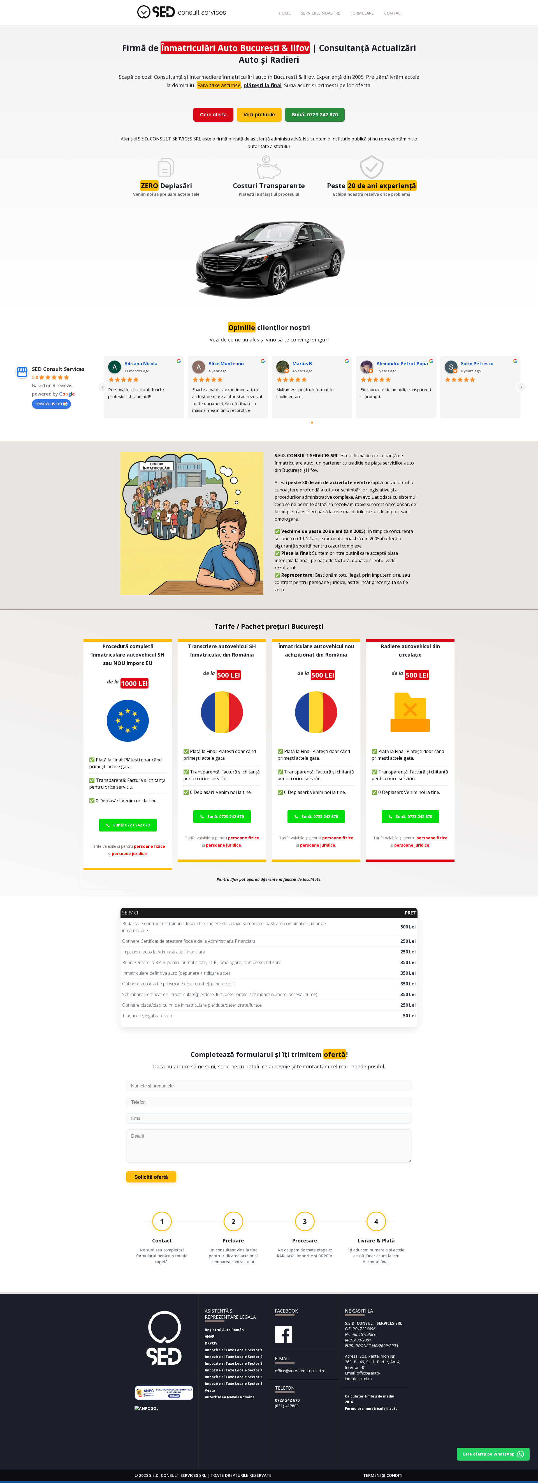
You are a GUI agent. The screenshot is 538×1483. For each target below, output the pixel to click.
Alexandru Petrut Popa (402, 364)
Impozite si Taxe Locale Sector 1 (233, 1350)
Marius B (302, 364)
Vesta (210, 1390)
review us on (48, 403)
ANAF (209, 1336)
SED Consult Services (58, 369)
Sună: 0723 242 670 (315, 114)
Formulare (362, 13)
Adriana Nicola (140, 364)
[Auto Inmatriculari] (183, 18)
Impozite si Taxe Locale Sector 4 (233, 1370)
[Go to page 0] (312, 423)
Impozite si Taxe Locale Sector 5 (233, 1377)
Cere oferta (213, 114)
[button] (128, 825)
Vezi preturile (259, 114)
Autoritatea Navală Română (229, 1397)
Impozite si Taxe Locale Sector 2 (233, 1356)
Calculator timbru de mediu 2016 (369, 1399)
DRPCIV (211, 1343)
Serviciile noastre (320, 13)
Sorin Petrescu (477, 364)
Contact (394, 13)
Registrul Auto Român (224, 1329)
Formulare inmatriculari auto (371, 1408)
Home (285, 13)
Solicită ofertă (151, 1177)
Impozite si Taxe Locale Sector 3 (233, 1363)
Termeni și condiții (383, 1475)
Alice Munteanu (226, 364)
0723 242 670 (287, 1400)
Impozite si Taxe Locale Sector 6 (233, 1383)
